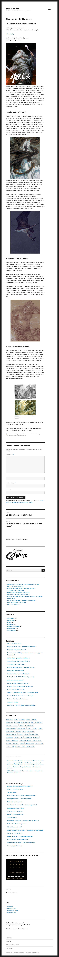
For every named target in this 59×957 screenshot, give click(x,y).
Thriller (8, 746)
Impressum (9, 948)
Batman (34, 719)
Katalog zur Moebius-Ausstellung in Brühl (19, 798)
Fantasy (38, 434)
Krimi (24, 731)
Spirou (22, 743)
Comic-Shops (11, 620)
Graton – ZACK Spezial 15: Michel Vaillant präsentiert (22, 692)
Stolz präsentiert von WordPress (32, 952)
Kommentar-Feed (12, 910)
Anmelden (10, 906)
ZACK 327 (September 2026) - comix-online (20, 771)
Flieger (21, 725)
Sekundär (16, 743)
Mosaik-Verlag (34, 734)
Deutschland (38, 722)
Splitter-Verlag (22, 435)
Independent (10, 731)
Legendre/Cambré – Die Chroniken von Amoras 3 (27, 762)
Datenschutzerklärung (12, 944)
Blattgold (17, 722)
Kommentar (10, 454)
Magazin (20, 734)
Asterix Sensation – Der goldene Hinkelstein (20, 836)
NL (21, 737)
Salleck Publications (12, 740)
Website (8, 490)
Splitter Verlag (10, 34)
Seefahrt (8, 743)
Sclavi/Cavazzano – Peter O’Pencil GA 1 (18, 673)
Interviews (10, 624)
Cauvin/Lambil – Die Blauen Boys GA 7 (18, 683)
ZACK (23, 746)
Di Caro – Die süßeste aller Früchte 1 (17, 699)
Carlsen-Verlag (25, 722)
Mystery (17, 737)
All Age (28, 719)
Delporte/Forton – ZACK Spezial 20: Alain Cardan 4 (21, 600)
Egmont (8, 725)
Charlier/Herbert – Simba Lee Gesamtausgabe (20, 695)
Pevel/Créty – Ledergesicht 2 (15, 670)
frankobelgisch (29, 725)
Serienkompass (11, 630)
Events (9, 622)
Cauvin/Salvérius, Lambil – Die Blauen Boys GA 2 (21, 842)
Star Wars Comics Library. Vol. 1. (16, 590)
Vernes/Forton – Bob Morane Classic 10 (18, 594)
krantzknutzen (11, 434)
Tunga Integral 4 (12, 817)
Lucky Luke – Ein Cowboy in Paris (16, 824)
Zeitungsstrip (30, 746)
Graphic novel (21, 728)
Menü (50, 9)
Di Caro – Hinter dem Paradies (16, 689)
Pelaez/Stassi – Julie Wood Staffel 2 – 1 (18, 592)
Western (17, 746)
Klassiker (8, 435)
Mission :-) (8, 937)
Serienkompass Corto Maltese (15, 808)
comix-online (12, 9)
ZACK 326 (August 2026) (14, 604)
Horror (34, 728)
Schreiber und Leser (25, 740)
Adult (15, 719)
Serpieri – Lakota (12, 792)
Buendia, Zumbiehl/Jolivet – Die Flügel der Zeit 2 (21, 588)
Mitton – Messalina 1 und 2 (15, 789)
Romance (36, 737)
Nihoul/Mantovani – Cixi (14, 827)
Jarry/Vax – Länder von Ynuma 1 (16, 602)
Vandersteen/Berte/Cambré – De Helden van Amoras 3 (23, 584)
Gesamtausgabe (11, 728)
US (13, 746)
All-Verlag (22, 719)
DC (32, 722)
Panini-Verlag (28, 737)
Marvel (26, 734)
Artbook (34, 434)
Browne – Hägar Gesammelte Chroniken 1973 (20, 686)
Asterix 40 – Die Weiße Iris (14, 833)
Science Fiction (37, 740)
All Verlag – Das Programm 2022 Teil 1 (18, 839)
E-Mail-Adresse (11, 483)
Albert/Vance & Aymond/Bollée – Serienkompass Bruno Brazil (25, 830)
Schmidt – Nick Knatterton (15, 811)
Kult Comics (30, 731)
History (29, 728)
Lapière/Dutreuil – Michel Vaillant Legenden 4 (20, 677)
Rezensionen (28, 434)
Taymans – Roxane (12, 702)
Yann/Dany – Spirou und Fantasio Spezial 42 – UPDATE (23, 820)
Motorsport (9, 737)
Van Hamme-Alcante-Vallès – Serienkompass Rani (22, 805)
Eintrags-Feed (11, 908)
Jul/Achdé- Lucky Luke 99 (14, 802)
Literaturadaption (14, 435)
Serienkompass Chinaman (14, 846)
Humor (40, 728)
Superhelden (39, 743)
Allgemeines (10, 618)
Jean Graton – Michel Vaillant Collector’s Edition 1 (21, 705)
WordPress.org (11, 912)
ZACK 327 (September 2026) (15, 586)
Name (8, 476)
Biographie (9, 722)
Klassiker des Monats (13, 626)
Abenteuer (9, 719)
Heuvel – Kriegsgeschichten (15, 814)
